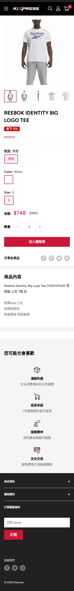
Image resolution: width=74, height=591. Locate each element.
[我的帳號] (58, 8)
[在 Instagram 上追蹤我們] (22, 568)
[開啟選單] (6, 8)
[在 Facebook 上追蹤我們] (7, 568)
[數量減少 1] (18, 226)
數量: (7, 227)
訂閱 (13, 535)
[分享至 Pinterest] (51, 258)
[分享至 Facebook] (43, 258)
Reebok (9, 137)
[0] (66, 8)
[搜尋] (50, 8)
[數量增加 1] (40, 226)
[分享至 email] (67, 258)
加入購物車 (37, 242)
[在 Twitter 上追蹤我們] (15, 568)
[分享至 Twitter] (59, 258)
